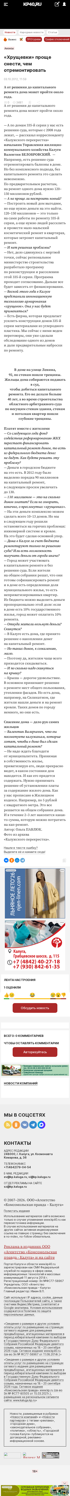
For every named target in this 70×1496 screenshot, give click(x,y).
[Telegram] (22, 860)
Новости (10, 32)
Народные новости (31, 32)
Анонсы (9, 48)
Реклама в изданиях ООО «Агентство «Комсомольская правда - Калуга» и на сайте (30, 1252)
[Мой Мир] (17, 860)
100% (32, 995)
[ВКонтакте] (6, 860)
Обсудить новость (35, 1008)
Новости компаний (21, 1083)
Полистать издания (17, 1210)
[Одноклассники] (11, 860)
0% (6, 995)
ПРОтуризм (34, 39)
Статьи (52, 32)
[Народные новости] (57, 4)
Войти (64, 4)
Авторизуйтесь (35, 1052)
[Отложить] (30, 102)
